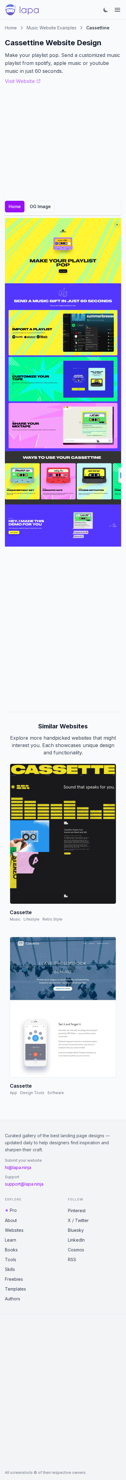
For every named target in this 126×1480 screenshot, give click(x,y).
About (11, 1220)
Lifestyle (31, 919)
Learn (10, 1240)
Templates (15, 1288)
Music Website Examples (51, 27)
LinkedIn (76, 1240)
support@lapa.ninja (24, 1184)
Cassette (21, 912)
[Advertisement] (63, 629)
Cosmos (76, 1249)
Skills (10, 1269)
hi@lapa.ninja (18, 1167)
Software (55, 1092)
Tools (10, 1259)
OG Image (40, 206)
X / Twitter (78, 1220)
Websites (14, 1230)
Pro (13, 1210)
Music (15, 919)
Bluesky (76, 1230)
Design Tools (32, 1092)
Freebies (14, 1279)
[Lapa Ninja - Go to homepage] (22, 9)
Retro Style (52, 919)
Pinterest (77, 1210)
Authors (12, 1298)
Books (11, 1249)
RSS (72, 1259)
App (13, 1092)
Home (11, 27)
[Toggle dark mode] (105, 9)
